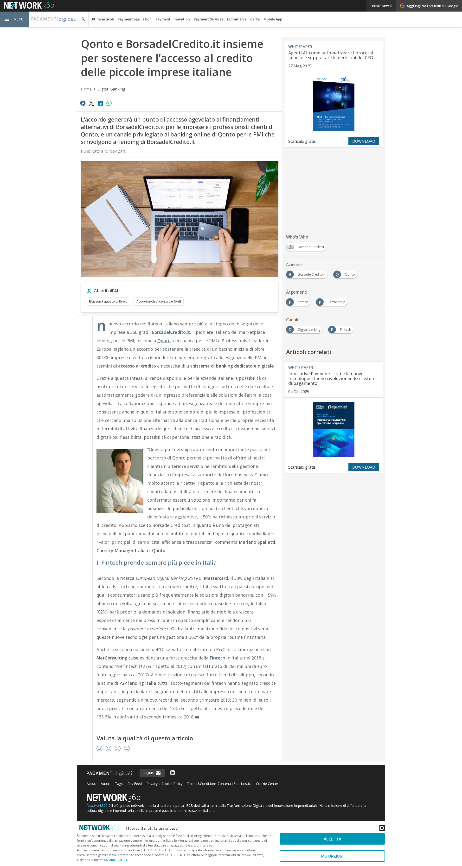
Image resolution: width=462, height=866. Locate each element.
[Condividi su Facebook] (83, 103)
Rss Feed (135, 783)
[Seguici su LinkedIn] (172, 773)
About (91, 783)
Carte (255, 19)
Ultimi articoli (102, 19)
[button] (14, 19)
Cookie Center (267, 783)
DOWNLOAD (363, 141)
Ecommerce (236, 19)
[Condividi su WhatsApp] (109, 103)
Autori (105, 783)
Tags (119, 783)
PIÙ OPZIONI (332, 856)
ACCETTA (332, 839)
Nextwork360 (97, 805)
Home (86, 89)
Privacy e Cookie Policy (164, 783)
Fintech (217, 658)
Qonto (164, 340)
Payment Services (208, 19)
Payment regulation (135, 19)
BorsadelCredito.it (171, 332)
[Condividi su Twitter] (91, 103)
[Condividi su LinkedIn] (100, 103)
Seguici (149, 772)
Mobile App (272, 19)
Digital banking (111, 89)
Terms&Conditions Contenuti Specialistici (219, 783)
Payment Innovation (172, 19)
